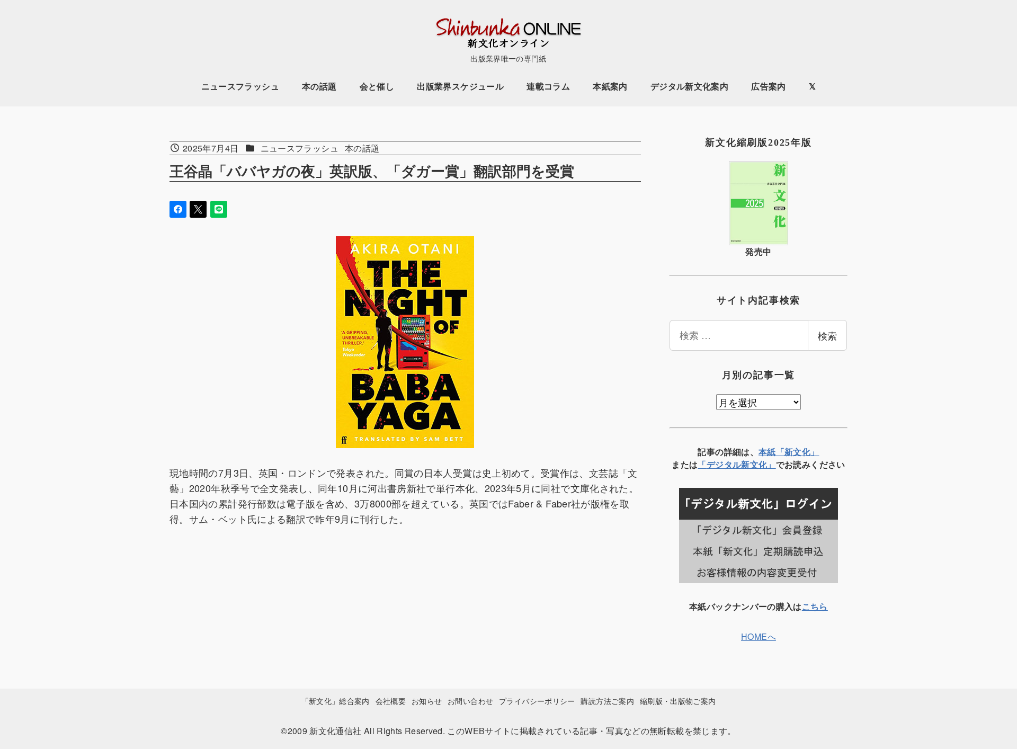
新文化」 (758, 464)
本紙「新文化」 (789, 451)
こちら (815, 606)
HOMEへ (758, 636)
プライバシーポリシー (537, 700)
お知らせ (427, 700)
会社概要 (391, 700)
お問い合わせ (470, 700)
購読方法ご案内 (607, 700)
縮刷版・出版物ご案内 (678, 700)
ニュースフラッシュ (299, 148)
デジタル (724, 464)
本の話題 (362, 148)
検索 (827, 335)
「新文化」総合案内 (335, 700)
